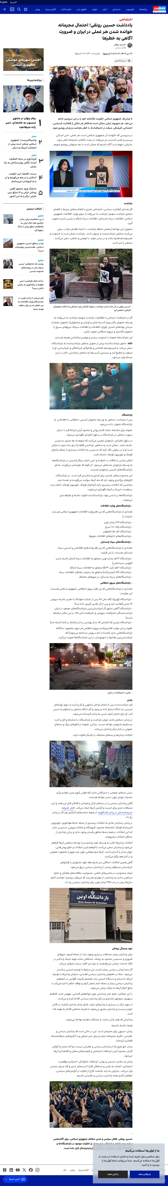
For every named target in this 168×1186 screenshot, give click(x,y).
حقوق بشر (82, 9)
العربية (13, 2)
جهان (94, 9)
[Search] (19, 9)
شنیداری (117, 9)
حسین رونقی (120, 44)
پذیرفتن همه (144, 1174)
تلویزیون (130, 9)
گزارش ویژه (50, 9)
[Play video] (12, 9)
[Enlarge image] (91, 276)
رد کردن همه (113, 1174)
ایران (105, 9)
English (3, 2)
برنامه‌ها (143, 9)
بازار (65, 1170)
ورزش (37, 9)
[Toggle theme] (4, 9)
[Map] (25, 9)
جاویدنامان (66, 9)
